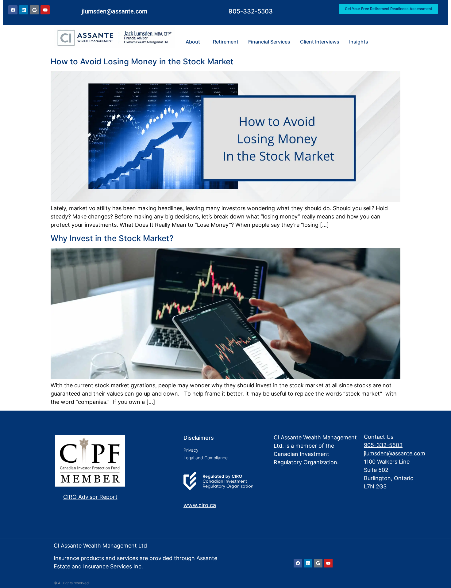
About (193, 42)
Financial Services (269, 42)
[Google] (34, 9)
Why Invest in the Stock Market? (112, 238)
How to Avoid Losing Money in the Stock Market (142, 61)
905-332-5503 (251, 11)
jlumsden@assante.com (114, 11)
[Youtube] (45, 9)
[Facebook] (12, 9)
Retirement (225, 42)
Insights (358, 42)
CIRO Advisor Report (90, 497)
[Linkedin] (23, 9)
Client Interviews (319, 42)
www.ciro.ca (199, 505)
